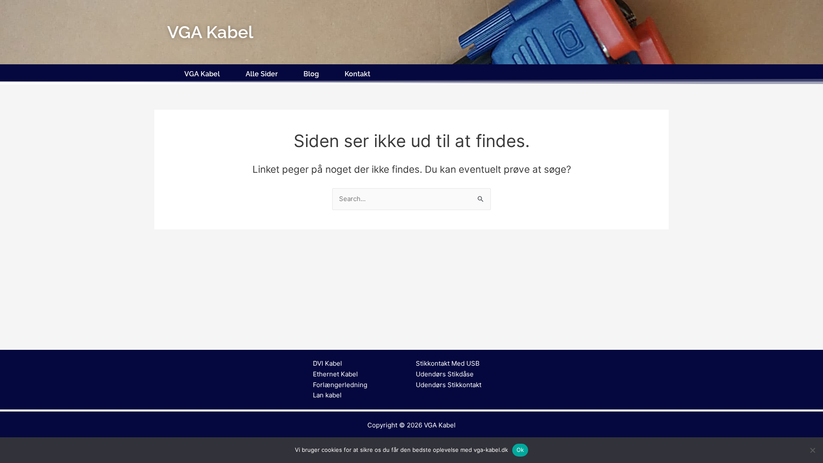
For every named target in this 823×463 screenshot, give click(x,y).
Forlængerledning (340, 385)
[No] (812, 450)
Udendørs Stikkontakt (448, 385)
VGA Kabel (202, 74)
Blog (311, 74)
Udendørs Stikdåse (445, 374)
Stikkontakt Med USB (448, 363)
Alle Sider (262, 74)
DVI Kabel (327, 363)
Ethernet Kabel (335, 374)
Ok (520, 449)
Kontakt (357, 74)
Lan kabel (327, 395)
